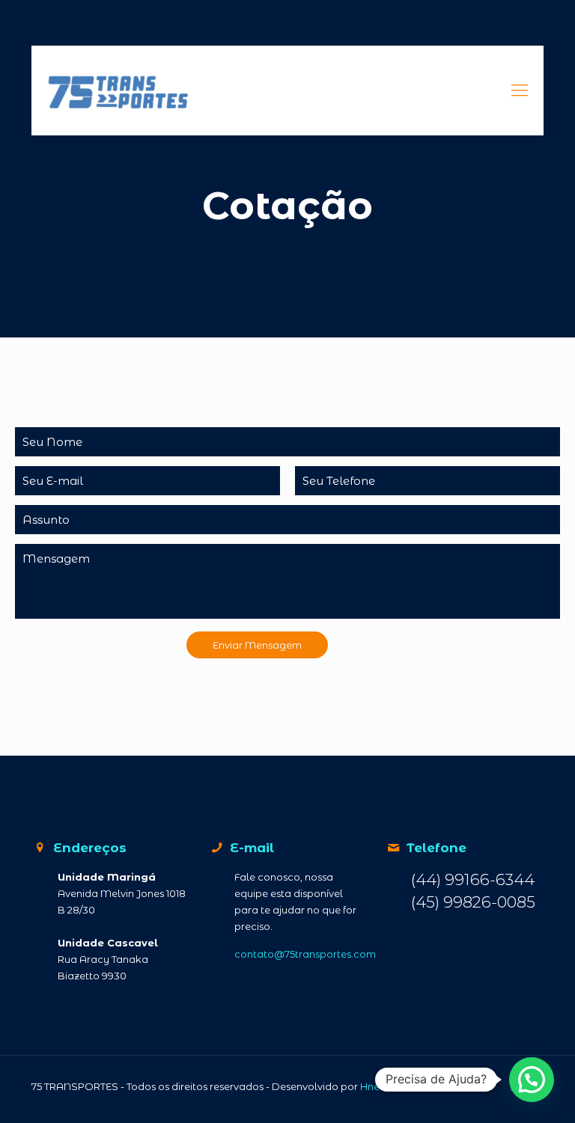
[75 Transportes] (111, 90)
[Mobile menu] (519, 90)
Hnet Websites (395, 1086)
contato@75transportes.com (305, 954)
